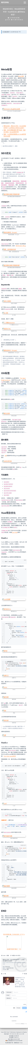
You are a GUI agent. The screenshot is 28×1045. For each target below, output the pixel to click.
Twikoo (22, 1023)
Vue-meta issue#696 (10, 756)
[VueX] (14, 804)
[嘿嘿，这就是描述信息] (14, 249)
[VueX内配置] (14, 599)
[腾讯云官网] (14, 413)
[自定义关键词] (14, 301)
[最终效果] (14, 697)
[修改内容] (14, 720)
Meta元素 (21, 76)
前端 (8, 955)
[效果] (14, 735)
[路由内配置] (14, 886)
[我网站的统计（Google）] (14, 350)
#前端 (13, 955)
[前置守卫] (14, 676)
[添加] (14, 711)
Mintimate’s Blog (20, 245)
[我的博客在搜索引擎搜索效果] (14, 194)
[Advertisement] (14, 49)
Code (4, 955)
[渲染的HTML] (14, 329)
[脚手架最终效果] (14, 836)
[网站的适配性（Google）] (14, 232)
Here (21, 1042)
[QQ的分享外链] (14, 461)
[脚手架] (14, 651)
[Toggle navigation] (25, 2)
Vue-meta (15, 532)
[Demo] (14, 687)
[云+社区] (14, 313)
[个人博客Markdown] (14, 323)
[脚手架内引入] (14, 609)
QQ (6, 455)
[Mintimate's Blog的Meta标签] (14, 109)
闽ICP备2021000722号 (14, 1039)
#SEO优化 (17, 955)
